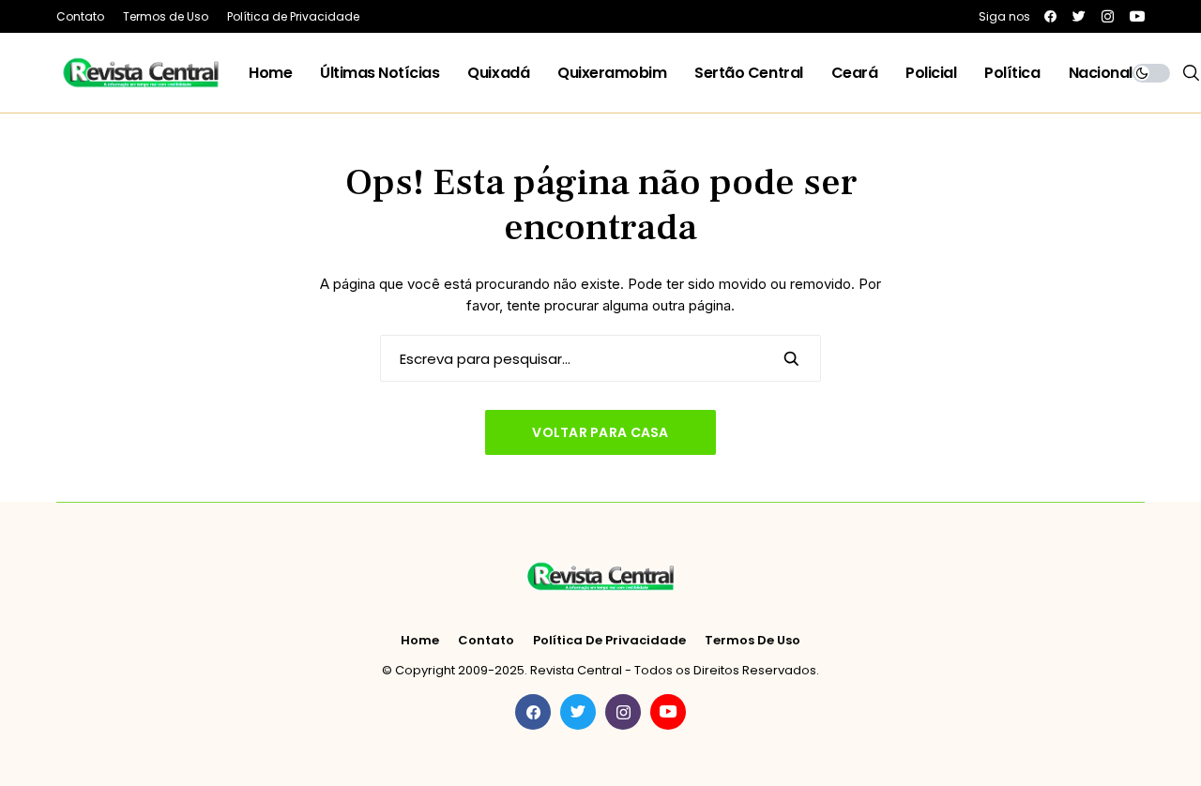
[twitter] (1079, 16)
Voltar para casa (600, 432)
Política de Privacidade (609, 640)
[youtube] (1137, 16)
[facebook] (1050, 16)
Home (420, 640)
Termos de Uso (752, 640)
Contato (486, 640)
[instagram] (1108, 16)
